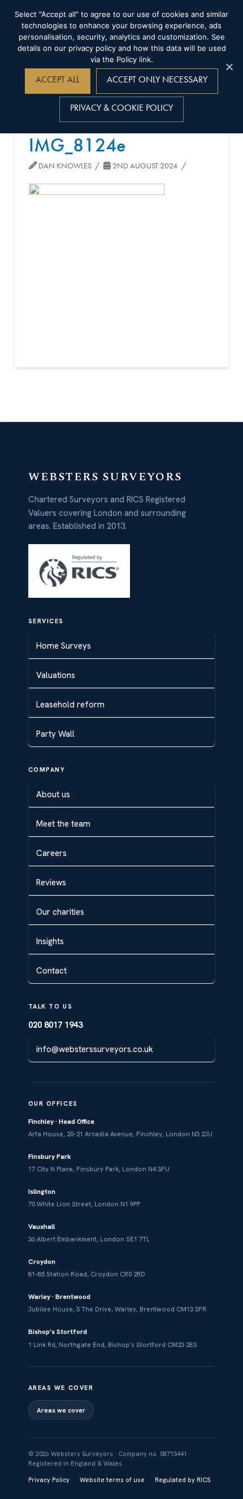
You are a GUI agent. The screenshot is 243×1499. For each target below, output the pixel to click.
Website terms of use (112, 1480)
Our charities (60, 912)
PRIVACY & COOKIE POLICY (121, 108)
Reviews (51, 882)
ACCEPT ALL (58, 79)
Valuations (55, 675)
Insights (50, 941)
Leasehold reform (70, 704)
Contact (51, 970)
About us (53, 794)
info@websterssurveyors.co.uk (94, 1049)
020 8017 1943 (55, 1024)
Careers (51, 853)
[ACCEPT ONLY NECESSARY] (229, 66)
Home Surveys (63, 645)
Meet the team (63, 823)
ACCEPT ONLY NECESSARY (157, 79)
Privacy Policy (49, 1480)
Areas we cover (61, 1410)
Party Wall (55, 734)
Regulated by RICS (182, 1480)
